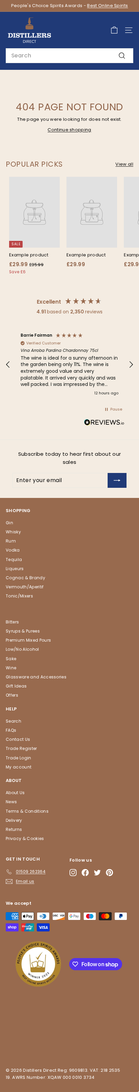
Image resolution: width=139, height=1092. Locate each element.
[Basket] (114, 30)
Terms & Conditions (27, 811)
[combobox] (69, 55)
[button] (8, 365)
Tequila (14, 559)
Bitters (12, 622)
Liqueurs (15, 568)
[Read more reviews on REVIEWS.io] (104, 423)
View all (124, 164)
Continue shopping (69, 130)
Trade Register (21, 748)
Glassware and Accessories (36, 677)
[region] (69, 364)
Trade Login (18, 758)
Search (13, 721)
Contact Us (18, 739)
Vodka (13, 550)
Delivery (14, 820)
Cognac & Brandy (25, 578)
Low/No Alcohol (22, 649)
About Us (15, 792)
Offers (12, 695)
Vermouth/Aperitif (25, 587)
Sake (11, 659)
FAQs (11, 730)
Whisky (13, 532)
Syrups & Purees (23, 631)
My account (18, 767)
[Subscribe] (117, 480)
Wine (11, 668)
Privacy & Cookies (25, 838)
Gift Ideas (16, 686)
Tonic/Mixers (19, 596)
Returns (14, 829)
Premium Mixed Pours (28, 640)
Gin (9, 523)
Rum (11, 541)
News (11, 802)
